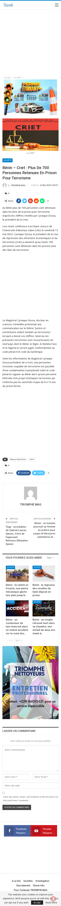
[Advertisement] (30, 41)
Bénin (32, 459)
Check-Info (39, 885)
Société (7, 160)
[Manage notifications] (53, 898)
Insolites (28, 881)
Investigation (42, 881)
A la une (16, 881)
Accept (37, 902)
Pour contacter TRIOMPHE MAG (30, 890)
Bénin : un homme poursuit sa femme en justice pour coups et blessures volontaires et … (44, 530)
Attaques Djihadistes (18, 459)
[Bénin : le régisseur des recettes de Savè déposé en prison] (44, 574)
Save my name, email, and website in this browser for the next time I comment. (30, 798)
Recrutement (23, 885)
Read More (51, 902)
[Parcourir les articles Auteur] (30, 493)
